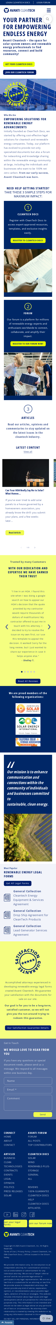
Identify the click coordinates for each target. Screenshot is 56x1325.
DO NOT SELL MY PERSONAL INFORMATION (23, 1319)
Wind (31, 1162)
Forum (32, 1136)
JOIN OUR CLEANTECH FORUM (19, 72)
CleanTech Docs (38, 1154)
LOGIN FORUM (43, 2)
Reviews (33, 1187)
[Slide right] (34, 547)
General (33, 1174)
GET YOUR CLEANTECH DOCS (18, 64)
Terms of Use (10, 1251)
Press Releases (13, 1191)
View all (28, 451)
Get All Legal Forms (17, 883)
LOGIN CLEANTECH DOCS (18, 2)
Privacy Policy (24, 1251)
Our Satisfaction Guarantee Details (28, 1027)
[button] (48, 10)
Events (8, 1174)
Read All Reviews (28, 681)
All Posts (34, 1140)
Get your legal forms (12, 1223)
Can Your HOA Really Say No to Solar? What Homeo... (24, 492)
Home (7, 1136)
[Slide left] (21, 547)
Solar (8, 1195)
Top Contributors (40, 1144)
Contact (9, 1144)
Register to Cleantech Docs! (28, 240)
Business (9, 1158)
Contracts (11, 1170)
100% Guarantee (38, 1191)
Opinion (9, 1182)
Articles (28, 418)
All (30, 1178)
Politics (9, 1187)
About (8, 1140)
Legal (7, 1178)
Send (43, 1114)
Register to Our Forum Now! (28, 343)
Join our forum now (40, 1223)
